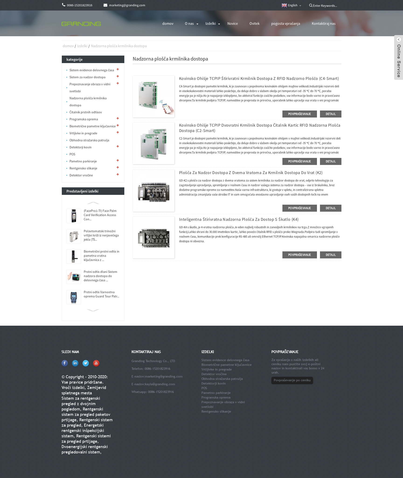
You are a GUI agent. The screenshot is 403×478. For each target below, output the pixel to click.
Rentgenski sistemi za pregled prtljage (86, 438)
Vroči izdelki (73, 387)
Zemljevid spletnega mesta (84, 390)
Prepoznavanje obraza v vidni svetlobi (89, 87)
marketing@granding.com (164, 376)
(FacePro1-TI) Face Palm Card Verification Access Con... (100, 215)
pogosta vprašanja (285, 23)
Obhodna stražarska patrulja (89, 140)
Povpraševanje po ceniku (292, 380)
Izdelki (210, 23)
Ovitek (255, 23)
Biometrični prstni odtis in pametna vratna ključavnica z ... (101, 255)
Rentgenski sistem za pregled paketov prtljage (86, 414)
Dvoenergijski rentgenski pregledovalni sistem (85, 449)
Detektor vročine (81, 175)
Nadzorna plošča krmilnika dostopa (119, 45)
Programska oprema (83, 119)
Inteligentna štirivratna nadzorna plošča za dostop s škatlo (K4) (239, 219)
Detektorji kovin (80, 147)
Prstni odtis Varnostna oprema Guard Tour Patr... (101, 294)
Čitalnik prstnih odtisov (85, 112)
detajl (331, 114)
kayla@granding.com (160, 384)
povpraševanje (299, 114)
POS (72, 154)
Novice (232, 23)
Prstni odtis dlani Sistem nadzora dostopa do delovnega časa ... (100, 276)
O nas (189, 23)
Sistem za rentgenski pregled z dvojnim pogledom (81, 404)
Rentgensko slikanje (83, 168)
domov (167, 23)
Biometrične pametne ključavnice (92, 126)
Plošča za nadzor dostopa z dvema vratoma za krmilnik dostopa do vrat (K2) (251, 172)
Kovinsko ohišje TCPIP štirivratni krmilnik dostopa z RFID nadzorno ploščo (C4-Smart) (259, 78)
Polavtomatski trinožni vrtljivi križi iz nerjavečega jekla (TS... (101, 235)
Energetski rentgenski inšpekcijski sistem (83, 430)
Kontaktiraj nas (324, 23)
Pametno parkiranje (83, 161)
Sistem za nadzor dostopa (87, 77)
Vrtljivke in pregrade (83, 133)
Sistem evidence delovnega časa (91, 70)
